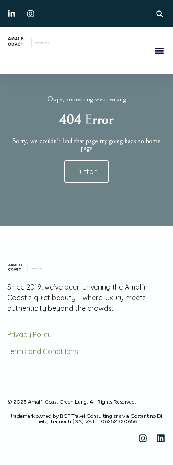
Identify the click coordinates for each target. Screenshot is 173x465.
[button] (159, 13)
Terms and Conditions (42, 351)
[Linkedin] (160, 438)
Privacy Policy (29, 334)
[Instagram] (143, 438)
